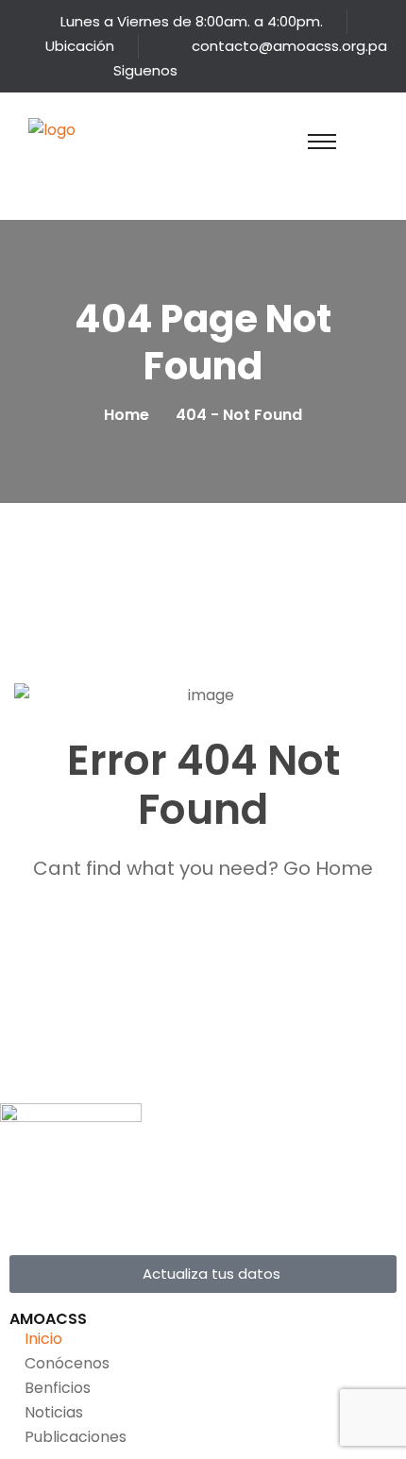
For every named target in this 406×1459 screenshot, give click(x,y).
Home (130, 415)
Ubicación (79, 46)
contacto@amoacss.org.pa (289, 46)
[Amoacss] (70, 152)
